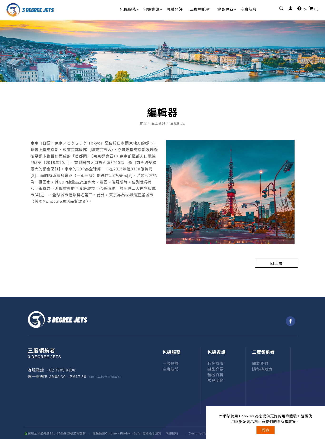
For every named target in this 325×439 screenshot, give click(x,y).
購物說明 (172, 433)
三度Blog (177, 123)
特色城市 (215, 363)
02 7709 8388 (62, 370)
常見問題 (215, 380)
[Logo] (30, 9)
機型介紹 (215, 369)
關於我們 (260, 363)
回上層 (276, 263)
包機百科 (215, 374)
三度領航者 (200, 9)
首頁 (143, 123)
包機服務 (128, 9)
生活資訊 (158, 123)
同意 (265, 430)
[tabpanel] (162, 51)
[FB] (290, 321)
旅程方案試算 (313, 324)
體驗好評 (175, 9)
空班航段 (249, 9)
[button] (281, 9)
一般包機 (170, 363)
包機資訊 (151, 9)
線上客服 (313, 376)
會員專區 (225, 9)
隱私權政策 (286, 421)
